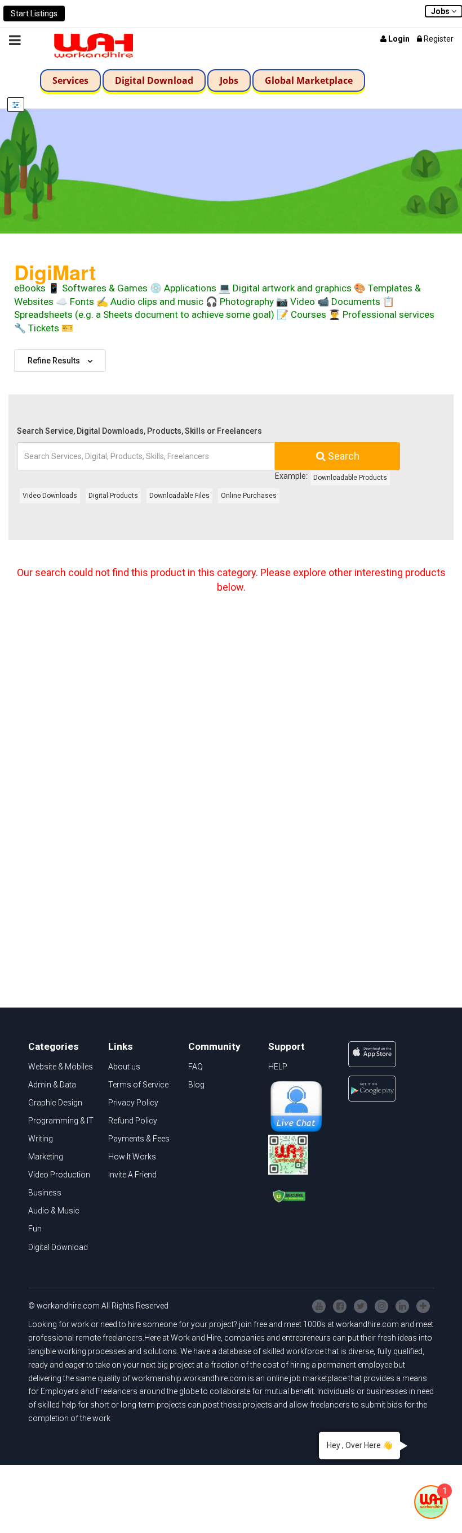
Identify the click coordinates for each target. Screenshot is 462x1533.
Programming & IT (61, 1120)
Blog (196, 1084)
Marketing (45, 1156)
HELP (277, 1066)
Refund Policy (132, 1120)
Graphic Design (55, 1102)
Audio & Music (53, 1210)
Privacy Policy (133, 1102)
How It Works (132, 1156)
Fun (35, 1228)
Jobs (229, 80)
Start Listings (34, 13)
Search (342, 456)
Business (44, 1192)
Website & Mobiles (60, 1066)
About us (124, 1066)
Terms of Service (138, 1084)
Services (70, 80)
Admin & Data (52, 1084)
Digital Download (154, 80)
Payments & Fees (139, 1138)
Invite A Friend (132, 1174)
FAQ (195, 1066)
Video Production (59, 1174)
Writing (40, 1138)
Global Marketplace (309, 80)
